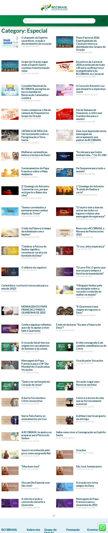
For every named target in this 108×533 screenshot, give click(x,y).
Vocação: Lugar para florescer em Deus (87, 383)
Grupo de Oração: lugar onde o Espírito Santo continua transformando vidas (35, 66)
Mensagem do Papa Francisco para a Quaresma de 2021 (87, 501)
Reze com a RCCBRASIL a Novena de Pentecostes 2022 (90, 231)
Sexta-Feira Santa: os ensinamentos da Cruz (34, 417)
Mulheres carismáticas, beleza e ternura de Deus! (35, 154)
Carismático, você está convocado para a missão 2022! (24, 287)
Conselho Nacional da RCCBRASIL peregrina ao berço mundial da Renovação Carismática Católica (35, 91)
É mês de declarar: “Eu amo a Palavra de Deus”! (78, 326)
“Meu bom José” (30, 466)
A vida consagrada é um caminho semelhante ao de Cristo (91, 345)
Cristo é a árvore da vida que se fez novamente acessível (90, 401)
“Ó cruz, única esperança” (90, 246)
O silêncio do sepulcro (34, 267)
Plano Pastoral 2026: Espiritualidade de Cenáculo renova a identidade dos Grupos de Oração (91, 43)
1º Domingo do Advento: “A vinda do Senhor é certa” (90, 189)
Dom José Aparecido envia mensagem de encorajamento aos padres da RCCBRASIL (91, 135)
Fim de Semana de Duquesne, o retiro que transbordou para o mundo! (89, 114)
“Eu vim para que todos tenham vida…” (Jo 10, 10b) (91, 154)
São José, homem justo (89, 466)
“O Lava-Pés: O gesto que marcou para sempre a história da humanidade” (90, 270)
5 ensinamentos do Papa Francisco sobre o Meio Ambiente (35, 171)
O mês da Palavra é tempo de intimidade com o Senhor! (36, 231)
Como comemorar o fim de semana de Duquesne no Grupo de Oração (36, 113)
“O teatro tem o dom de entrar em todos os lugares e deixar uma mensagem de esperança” (90, 212)
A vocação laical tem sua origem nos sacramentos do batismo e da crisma (35, 345)
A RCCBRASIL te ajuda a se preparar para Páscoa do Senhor (36, 435)
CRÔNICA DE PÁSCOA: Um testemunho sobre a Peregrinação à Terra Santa (35, 135)
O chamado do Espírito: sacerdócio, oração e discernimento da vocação (36, 40)
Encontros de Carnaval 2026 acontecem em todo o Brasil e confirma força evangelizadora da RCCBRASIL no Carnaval (90, 67)
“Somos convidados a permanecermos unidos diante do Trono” (34, 210)
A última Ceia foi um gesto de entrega (91, 417)
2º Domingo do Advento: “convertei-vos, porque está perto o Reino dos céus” (35, 191)
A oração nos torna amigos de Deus (87, 484)
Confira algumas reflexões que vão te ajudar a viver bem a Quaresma (36, 327)
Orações (81, 450)
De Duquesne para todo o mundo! (90, 170)
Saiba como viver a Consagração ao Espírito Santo (81, 434)
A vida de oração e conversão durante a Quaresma (33, 501)
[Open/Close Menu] (103, 20)
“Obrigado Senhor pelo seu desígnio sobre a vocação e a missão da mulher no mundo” (89, 290)
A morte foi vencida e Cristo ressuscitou (33, 399)
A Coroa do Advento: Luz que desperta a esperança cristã (91, 88)
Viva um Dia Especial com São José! (35, 484)
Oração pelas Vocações (89, 360)
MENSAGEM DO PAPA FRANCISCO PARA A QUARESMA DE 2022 (34, 309)
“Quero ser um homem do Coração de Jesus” (35, 383)
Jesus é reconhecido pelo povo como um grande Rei (35, 452)
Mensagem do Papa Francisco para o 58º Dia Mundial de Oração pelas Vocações (35, 365)
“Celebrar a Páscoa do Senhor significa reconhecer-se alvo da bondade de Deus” (34, 251)
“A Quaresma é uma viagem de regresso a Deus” (88, 309)
